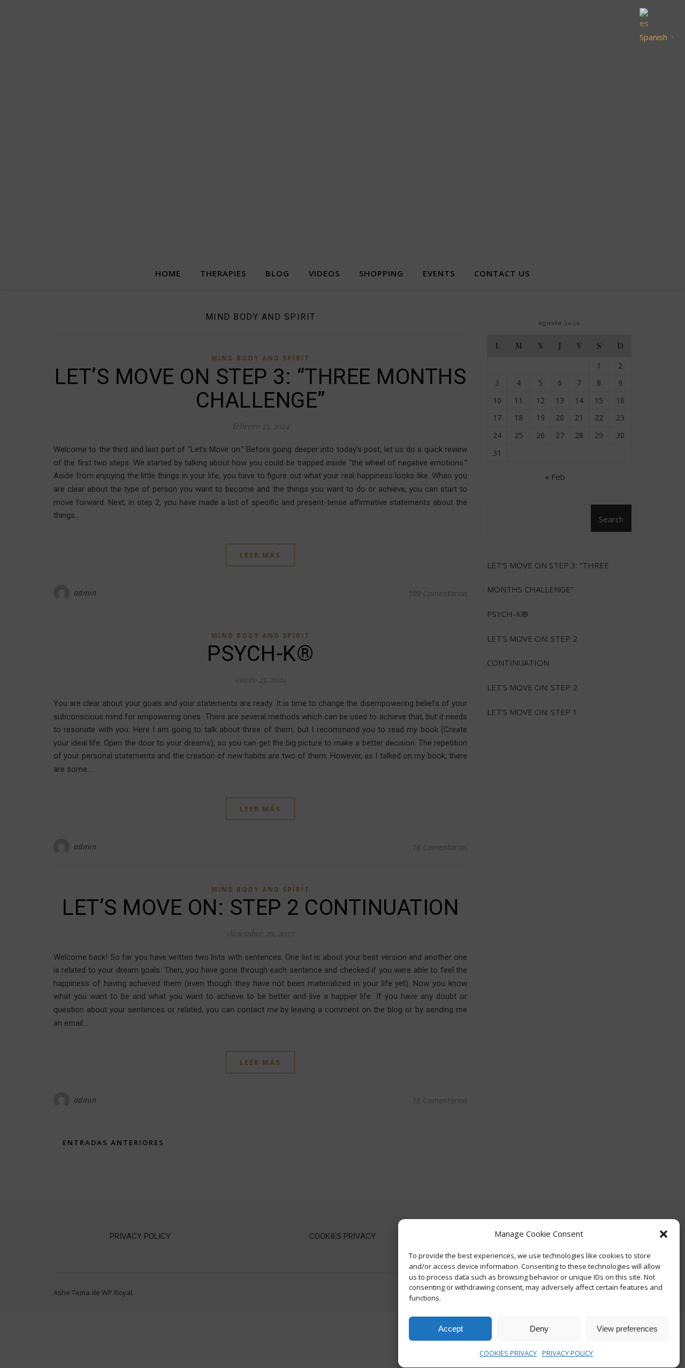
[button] (663, 1234)
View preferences (627, 1328)
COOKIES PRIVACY (508, 1353)
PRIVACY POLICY (567, 1353)
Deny (539, 1328)
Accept (450, 1328)
